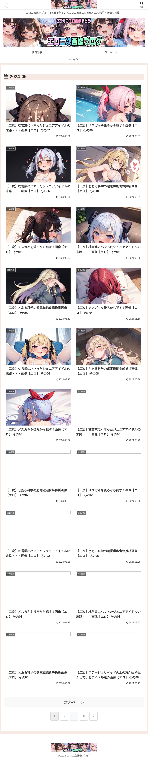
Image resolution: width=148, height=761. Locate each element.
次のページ (74, 702)
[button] (137, 572)
